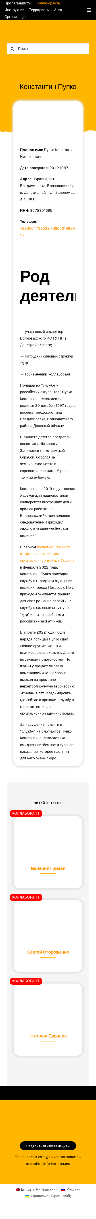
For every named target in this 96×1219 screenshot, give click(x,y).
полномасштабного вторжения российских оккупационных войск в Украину (47, 554)
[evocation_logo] (27, 31)
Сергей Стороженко (48, 952)
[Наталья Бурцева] (48, 994)
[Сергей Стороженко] (48, 911)
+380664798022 (35, 228)
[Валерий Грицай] (48, 827)
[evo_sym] (48, 1115)
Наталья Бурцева (48, 1036)
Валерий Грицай (48, 868)
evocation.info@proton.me (48, 1164)
